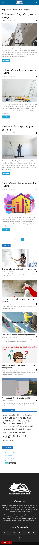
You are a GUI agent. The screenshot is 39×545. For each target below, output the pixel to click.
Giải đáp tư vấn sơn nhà (25, 426)
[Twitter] (29, 533)
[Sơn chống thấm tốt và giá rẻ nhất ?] (19, 387)
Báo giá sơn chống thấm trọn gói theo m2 (19, 335)
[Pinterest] (19, 533)
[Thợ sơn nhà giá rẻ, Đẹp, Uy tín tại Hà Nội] (19, 258)
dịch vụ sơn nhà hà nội (17, 418)
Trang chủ (4, 6)
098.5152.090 (6, 542)
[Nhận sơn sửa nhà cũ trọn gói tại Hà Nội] (19, 203)
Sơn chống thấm (19, 429)
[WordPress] (34, 533)
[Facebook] (9, 533)
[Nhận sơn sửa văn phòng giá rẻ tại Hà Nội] (19, 147)
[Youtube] (19, 538)
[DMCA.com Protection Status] (10, 464)
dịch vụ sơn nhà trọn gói (17, 420)
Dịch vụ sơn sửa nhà (15, 423)
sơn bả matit (7, 429)
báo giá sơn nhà (9, 415)
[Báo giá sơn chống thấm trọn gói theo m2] (19, 322)
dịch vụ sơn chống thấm (24, 415)
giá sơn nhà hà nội (9, 426)
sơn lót (4, 432)
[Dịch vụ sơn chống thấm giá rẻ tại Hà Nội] (19, 34)
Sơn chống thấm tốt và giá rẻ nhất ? (16, 398)
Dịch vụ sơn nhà (10, 453)
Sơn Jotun (29, 429)
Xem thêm (6, 60)
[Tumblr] (24, 533)
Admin (3, 20)
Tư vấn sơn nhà (9, 458)
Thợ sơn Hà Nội (16, 432)
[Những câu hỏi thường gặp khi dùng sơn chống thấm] (19, 354)
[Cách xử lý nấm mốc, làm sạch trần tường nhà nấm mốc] (19, 288)
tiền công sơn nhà (8, 440)
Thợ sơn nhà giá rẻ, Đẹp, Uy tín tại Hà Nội (19, 269)
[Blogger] (4, 533)
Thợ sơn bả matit (10, 461)
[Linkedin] (14, 533)
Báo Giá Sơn (8, 455)
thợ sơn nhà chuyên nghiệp (15, 436)
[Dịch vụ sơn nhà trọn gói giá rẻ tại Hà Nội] (19, 90)
